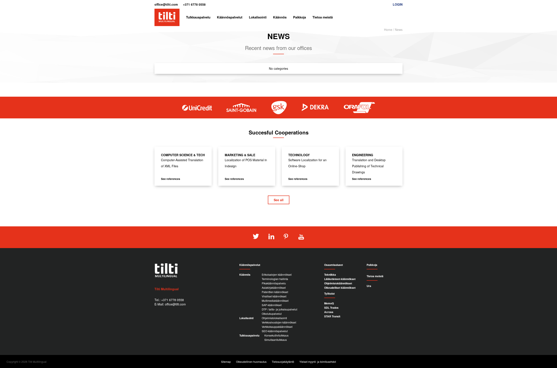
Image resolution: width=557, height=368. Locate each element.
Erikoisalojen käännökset (277, 274)
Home (388, 29)
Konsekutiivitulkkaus (276, 335)
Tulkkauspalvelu (198, 17)
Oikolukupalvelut (272, 313)
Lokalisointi (258, 17)
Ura (369, 286)
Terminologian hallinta (275, 279)
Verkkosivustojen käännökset (279, 322)
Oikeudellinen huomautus (251, 361)
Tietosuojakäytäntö (283, 361)
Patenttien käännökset (275, 292)
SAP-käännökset (272, 305)
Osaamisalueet (333, 265)
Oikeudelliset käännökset (340, 288)
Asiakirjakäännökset (274, 287)
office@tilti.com (166, 4)
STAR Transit (332, 316)
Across (328, 312)
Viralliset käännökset (274, 296)
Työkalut (329, 293)
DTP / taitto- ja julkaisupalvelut (279, 309)
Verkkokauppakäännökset (277, 326)
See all (279, 200)
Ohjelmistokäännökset (338, 283)
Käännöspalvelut (229, 17)
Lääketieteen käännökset (340, 279)
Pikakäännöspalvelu (274, 283)
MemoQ (329, 303)
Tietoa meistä (322, 17)
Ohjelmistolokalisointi (274, 318)
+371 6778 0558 (194, 4)
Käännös (280, 17)
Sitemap (226, 361)
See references (170, 179)
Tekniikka (330, 275)
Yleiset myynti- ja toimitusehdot (317, 361)
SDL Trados (331, 308)
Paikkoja (299, 17)
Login (398, 4)
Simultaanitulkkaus (275, 339)
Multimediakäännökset (275, 300)
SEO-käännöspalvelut (275, 331)
